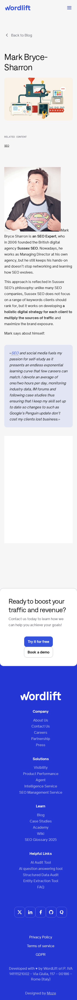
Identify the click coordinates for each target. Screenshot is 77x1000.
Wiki (40, 833)
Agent (41, 780)
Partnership (40, 739)
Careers (40, 732)
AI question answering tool (40, 868)
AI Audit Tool (41, 862)
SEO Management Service (40, 792)
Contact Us (40, 726)
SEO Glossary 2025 (41, 839)
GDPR (41, 954)
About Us (40, 720)
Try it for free (38, 641)
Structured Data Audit (41, 875)
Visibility (41, 767)
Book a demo (38, 652)
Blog (40, 815)
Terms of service (40, 946)
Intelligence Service (40, 786)
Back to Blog (21, 35)
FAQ (40, 887)
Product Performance (40, 774)
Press (40, 745)
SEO (6, 145)
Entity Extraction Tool (40, 881)
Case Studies (41, 821)
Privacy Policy (40, 937)
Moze (51, 993)
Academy (41, 827)
